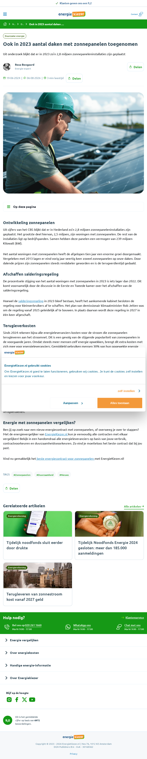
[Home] (5, 24)
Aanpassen (70, 403)
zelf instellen (126, 390)
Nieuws (13, 24)
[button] (132, 625)
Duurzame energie (22, 24)
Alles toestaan (119, 403)
